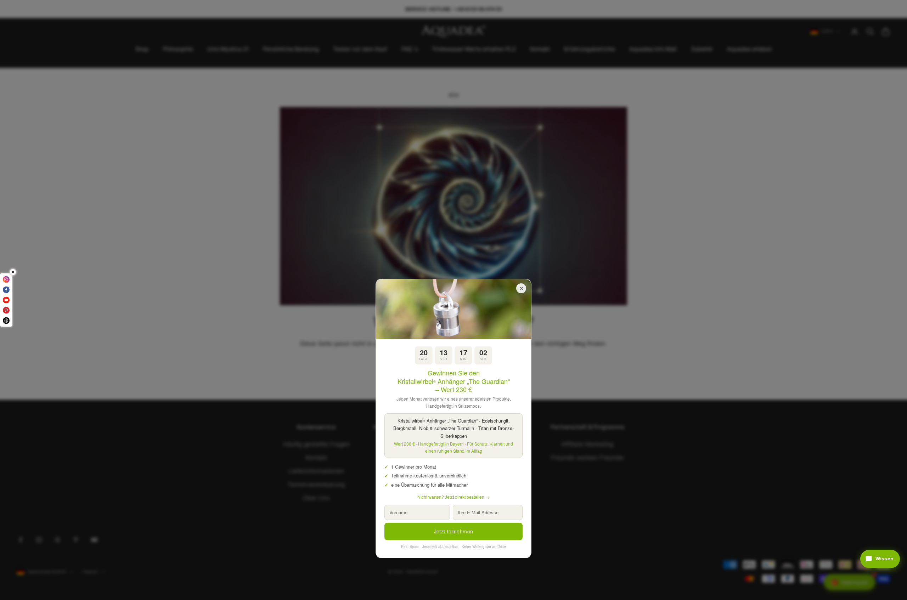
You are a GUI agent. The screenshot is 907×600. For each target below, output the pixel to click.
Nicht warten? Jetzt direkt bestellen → (453, 497)
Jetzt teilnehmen (453, 531)
